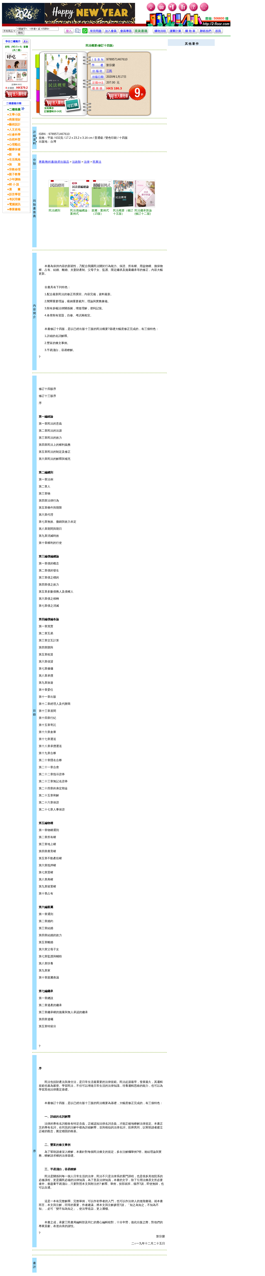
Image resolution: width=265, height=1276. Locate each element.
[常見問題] (194, 10)
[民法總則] (59, 193)
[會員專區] (126, 32)
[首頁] (204, 10)
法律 (87, 161)
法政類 (76, 161)
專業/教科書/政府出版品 (54, 161)
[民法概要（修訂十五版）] (123, 193)
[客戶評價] (77, 32)
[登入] (69, 32)
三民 (109, 70)
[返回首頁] (218, 32)
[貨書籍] (141, 32)
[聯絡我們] (205, 32)
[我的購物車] (162, 10)
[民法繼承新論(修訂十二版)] (144, 193)
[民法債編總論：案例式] (80, 193)
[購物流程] (160, 32)
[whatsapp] (85, 32)
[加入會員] (172, 10)
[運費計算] (175, 32)
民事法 (97, 161)
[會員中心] (183, 10)
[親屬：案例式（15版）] (102, 193)
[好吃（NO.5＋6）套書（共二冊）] (17, 67)
